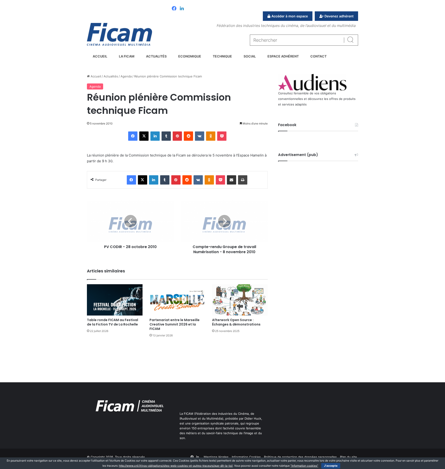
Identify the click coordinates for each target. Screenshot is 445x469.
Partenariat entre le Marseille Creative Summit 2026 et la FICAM (174, 324)
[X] (144, 136)
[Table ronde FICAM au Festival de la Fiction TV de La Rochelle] (115, 300)
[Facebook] (174, 9)
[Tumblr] (166, 136)
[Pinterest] (177, 136)
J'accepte (330, 465)
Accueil (100, 56)
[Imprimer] (242, 180)
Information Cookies (246, 457)
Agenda (126, 76)
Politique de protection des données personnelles (300, 457)
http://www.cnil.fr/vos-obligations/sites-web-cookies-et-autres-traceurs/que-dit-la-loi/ (176, 465)
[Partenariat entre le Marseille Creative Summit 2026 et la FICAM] (177, 300)
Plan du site (348, 457)
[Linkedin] (182, 9)
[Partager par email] (231, 180)
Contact (318, 56)
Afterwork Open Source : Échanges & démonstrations (236, 322)
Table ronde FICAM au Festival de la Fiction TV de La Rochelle (112, 322)
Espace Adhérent (283, 56)
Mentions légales (216, 457)
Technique (222, 56)
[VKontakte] (199, 136)
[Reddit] (188, 136)
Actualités (156, 56)
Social (250, 56)
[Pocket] (221, 136)
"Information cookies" (304, 465)
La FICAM (126, 56)
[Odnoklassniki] (210, 136)
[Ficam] (119, 34)
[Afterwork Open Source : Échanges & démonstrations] (240, 300)
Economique (189, 56)
